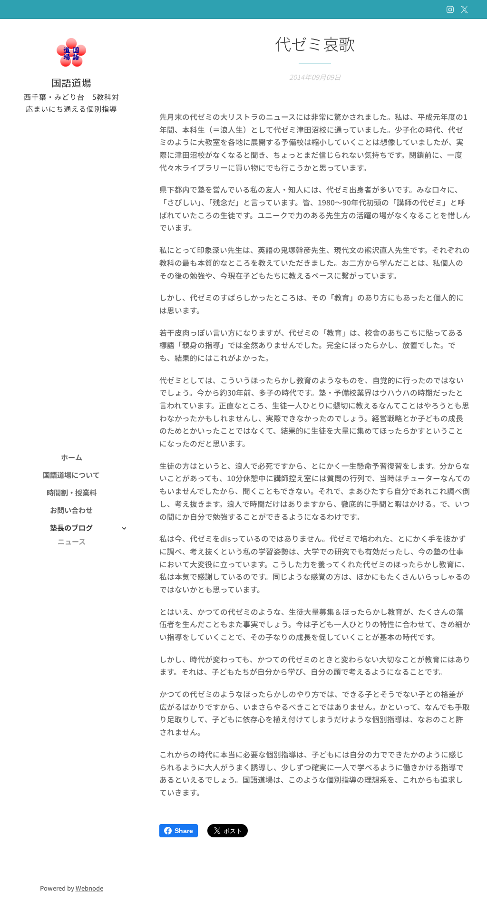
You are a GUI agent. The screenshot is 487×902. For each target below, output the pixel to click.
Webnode (89, 887)
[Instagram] (450, 9)
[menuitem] (71, 457)
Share (184, 830)
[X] (464, 9)
